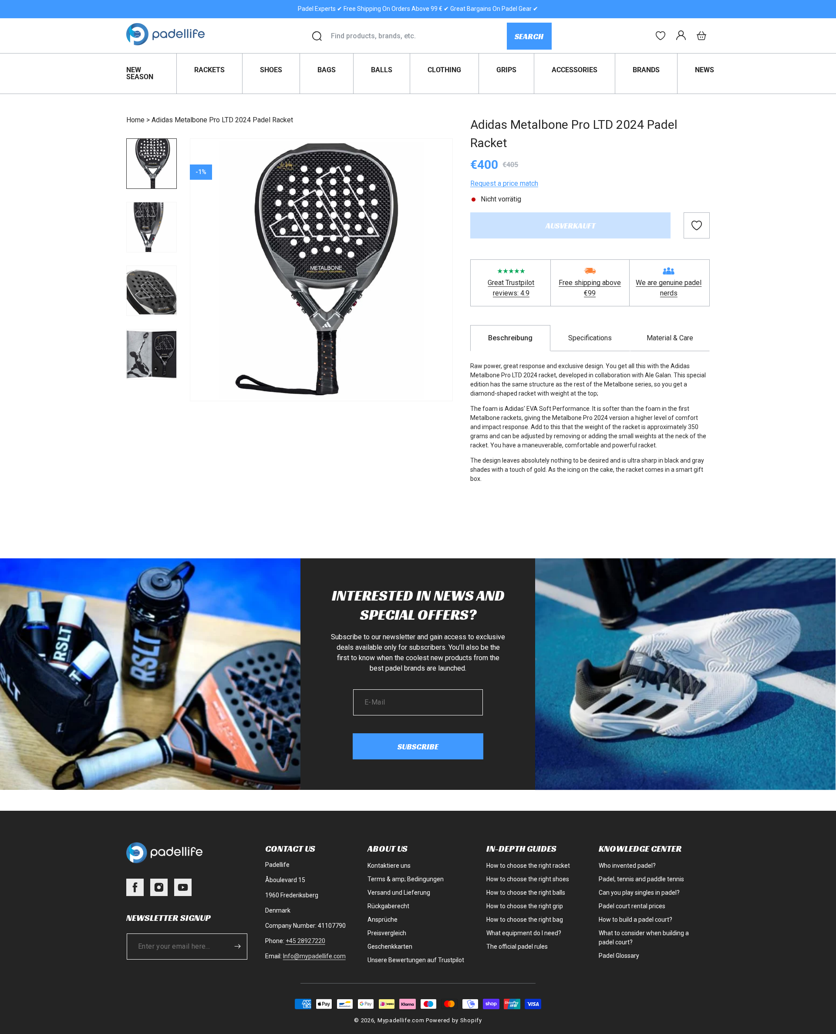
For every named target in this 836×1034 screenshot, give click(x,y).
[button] (701, 35)
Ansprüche (382, 919)
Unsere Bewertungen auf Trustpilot (415, 960)
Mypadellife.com (401, 1020)
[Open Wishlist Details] (660, 35)
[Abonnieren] (237, 946)
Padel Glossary (619, 955)
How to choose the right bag (524, 919)
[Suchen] (317, 36)
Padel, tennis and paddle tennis (641, 879)
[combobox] (418, 36)
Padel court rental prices (632, 906)
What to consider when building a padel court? (644, 938)
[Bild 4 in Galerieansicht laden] (151, 354)
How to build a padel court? (635, 919)
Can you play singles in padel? (639, 892)
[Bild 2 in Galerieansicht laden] (151, 227)
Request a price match (504, 183)
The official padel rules (517, 946)
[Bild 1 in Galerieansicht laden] (151, 163)
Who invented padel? (627, 865)
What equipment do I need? (523, 933)
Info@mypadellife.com (314, 956)
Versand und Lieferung (398, 892)
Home (135, 120)
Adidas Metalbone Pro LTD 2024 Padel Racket (222, 120)
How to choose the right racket (528, 865)
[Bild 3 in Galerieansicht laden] (151, 290)
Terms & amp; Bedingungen (405, 879)
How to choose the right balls (525, 892)
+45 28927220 (305, 940)
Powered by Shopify (454, 1020)
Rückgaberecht (388, 906)
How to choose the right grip (524, 906)
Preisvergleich (386, 933)
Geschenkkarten (389, 946)
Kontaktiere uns (389, 865)
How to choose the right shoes (527, 879)
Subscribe (418, 747)
